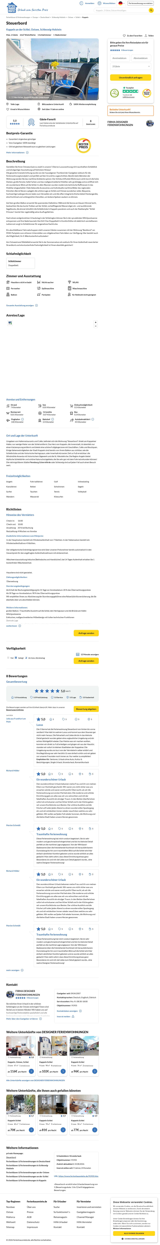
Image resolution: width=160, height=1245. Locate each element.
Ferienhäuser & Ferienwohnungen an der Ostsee (27, 1172)
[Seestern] (52, 1104)
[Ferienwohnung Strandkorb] (20, 1104)
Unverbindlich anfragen (130, 77)
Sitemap (10, 1227)
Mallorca (10, 1217)
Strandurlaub (75, 1156)
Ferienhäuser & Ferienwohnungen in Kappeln (26, 1180)
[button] (134, 1238)
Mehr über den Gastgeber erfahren (22, 1018)
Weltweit (11, 1222)
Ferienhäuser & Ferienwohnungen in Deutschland (28, 1161)
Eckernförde (45, 462)
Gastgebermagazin (86, 1212)
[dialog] (134, 1220)
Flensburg (34, 462)
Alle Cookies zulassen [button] (134, 1233)
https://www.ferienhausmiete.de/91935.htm (78, 1176)
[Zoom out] (96, 326)
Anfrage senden (86, 633)
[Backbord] (20, 1046)
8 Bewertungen (32, 998)
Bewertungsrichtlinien (15, 710)
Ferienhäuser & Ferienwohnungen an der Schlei (27, 1176)
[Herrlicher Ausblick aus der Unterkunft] (52, 69)
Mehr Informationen (15, 152)
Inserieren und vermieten (89, 1207)
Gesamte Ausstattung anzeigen (20, 305)
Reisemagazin (60, 1217)
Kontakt (58, 1227)
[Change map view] (10, 323)
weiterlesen (11, 626)
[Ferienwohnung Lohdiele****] (52, 1046)
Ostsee (9, 1212)
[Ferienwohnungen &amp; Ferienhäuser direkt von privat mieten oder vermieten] (27, 10)
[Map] (52, 356)
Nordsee (10, 1207)
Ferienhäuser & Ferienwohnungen (18, 17)
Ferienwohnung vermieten (140, 3)
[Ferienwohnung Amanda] (84, 1046)
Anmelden (89, 3)
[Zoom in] (96, 322)
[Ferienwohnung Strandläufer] (84, 1104)
